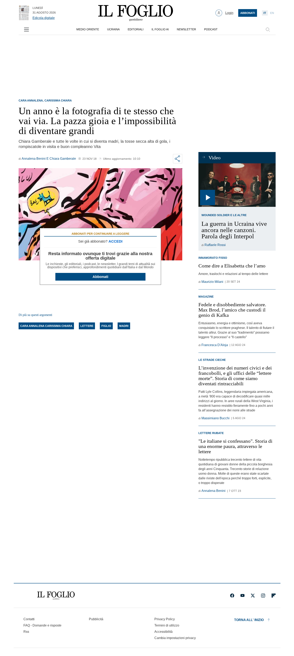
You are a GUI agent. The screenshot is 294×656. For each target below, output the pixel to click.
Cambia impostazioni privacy (175, 638)
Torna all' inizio (249, 620)
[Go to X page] (253, 596)
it (264, 13)
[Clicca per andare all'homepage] (56, 596)
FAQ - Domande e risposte (42, 625)
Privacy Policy (164, 619)
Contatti (29, 619)
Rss (26, 631)
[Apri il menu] (26, 29)
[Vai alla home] (135, 13)
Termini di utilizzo (166, 625)
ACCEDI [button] (115, 241)
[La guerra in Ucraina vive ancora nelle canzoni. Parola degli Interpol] (236, 185)
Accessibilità (163, 631)
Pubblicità (96, 619)
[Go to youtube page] (242, 596)
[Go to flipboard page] (274, 596)
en (272, 13)
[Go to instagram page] (263, 596)
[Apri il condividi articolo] (177, 158)
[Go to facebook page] (232, 596)
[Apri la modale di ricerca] (268, 29)
